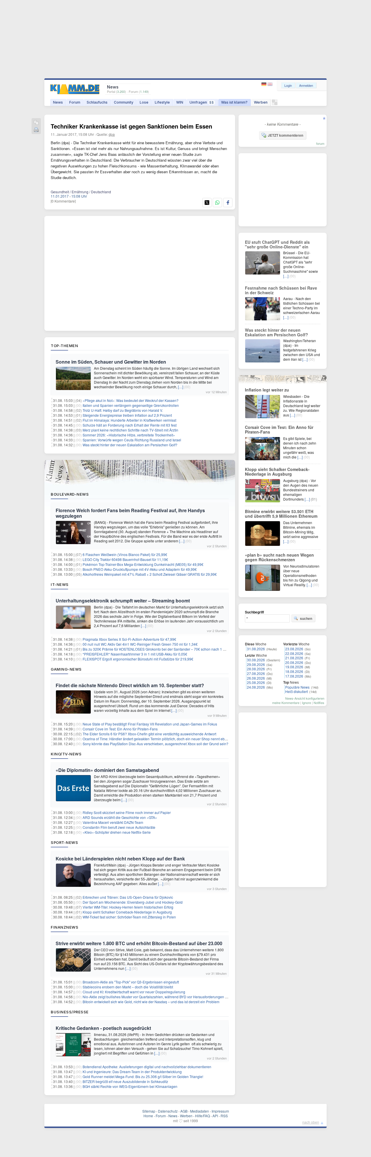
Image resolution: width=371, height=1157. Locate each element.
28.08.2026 (256, 668)
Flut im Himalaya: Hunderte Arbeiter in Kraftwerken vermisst (129, 420)
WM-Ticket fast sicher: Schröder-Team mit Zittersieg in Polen (129, 916)
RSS (224, 1115)
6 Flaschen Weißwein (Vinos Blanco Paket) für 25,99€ (125, 554)
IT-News (60, 584)
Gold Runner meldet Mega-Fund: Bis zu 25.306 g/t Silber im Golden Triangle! (143, 1076)
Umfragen (202, 102)
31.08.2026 (256, 648)
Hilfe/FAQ (202, 1115)
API (215, 1115)
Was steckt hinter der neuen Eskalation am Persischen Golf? (130, 444)
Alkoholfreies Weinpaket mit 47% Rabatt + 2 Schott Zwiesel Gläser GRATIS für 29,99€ (150, 574)
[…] (180, 386)
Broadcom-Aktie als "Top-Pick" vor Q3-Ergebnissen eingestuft (131, 981)
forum (320, 143)
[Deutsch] (264, 84)
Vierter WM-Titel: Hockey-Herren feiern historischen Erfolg (128, 907)
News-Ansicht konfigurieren (304, 698)
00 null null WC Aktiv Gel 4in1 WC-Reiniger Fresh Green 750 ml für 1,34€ (140, 644)
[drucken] (36, 130)
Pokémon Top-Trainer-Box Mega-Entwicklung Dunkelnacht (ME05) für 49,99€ (143, 564)
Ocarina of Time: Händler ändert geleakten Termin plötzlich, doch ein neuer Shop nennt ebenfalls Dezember (167, 738)
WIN (179, 102)
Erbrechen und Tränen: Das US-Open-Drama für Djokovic (128, 897)
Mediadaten (199, 1111)
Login (288, 85)
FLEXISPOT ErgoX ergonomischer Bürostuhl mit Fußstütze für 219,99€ (138, 658)
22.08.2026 (294, 653)
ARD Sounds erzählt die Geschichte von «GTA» (120, 817)
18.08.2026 (294, 671)
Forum (74, 102)
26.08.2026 (256, 678)
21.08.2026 (294, 657)
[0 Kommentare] (63, 200)
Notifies (319, 702)
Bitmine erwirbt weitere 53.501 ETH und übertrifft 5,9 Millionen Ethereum (281, 513)
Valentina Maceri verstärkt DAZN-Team (113, 822)
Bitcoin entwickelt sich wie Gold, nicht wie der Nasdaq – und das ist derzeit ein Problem (151, 1001)
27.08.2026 (256, 673)
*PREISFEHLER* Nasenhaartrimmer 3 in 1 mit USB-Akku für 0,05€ (135, 653)
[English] (270, 84)
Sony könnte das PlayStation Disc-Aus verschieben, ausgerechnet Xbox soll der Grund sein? (155, 743)
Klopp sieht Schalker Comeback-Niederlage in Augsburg (127, 911)
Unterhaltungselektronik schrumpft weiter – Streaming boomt (123, 600)
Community (123, 102)
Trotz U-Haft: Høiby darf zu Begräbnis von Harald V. (123, 410)
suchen (306, 618)
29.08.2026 (256, 664)
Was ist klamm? (234, 102)
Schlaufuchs (97, 102)
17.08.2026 (294, 676)
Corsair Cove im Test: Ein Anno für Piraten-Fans (120, 728)
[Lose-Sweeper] (274, 104)
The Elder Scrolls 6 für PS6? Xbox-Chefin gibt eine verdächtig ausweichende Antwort (149, 733)
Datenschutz (168, 1111)
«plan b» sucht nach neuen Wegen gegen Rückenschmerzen (279, 557)
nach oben (310, 1122)
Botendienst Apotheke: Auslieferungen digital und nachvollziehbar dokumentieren (147, 1066)
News (58, 102)
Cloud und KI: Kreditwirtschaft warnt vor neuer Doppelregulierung (134, 991)
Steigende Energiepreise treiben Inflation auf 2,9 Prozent (127, 415)
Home (148, 1115)
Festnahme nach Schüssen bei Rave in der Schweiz (281, 290)
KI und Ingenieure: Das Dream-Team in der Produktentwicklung (132, 1071)
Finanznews (64, 927)
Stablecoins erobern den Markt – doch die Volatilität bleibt (128, 986)
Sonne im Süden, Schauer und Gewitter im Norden (111, 361)
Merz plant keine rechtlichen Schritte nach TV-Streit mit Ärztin (130, 429)
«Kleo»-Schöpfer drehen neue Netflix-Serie (117, 832)
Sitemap (148, 1111)
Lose (144, 102)
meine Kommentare (285, 702)
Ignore (306, 702)
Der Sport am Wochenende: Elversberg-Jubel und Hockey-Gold (133, 902)
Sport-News (64, 842)
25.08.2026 (256, 682)
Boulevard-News (70, 494)
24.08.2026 (256, 687)
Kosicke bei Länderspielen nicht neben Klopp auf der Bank (120, 858)
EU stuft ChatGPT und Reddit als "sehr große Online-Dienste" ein (277, 244)
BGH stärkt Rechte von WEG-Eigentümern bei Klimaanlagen (130, 1086)
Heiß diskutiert (296, 691)
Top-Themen (64, 345)
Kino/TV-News (66, 754)
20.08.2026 (294, 662)
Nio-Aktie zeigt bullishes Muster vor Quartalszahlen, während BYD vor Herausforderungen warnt (158, 996)
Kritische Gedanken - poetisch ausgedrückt (103, 1028)
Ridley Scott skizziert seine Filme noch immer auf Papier (127, 812)
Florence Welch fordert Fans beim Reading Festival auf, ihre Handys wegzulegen (130, 513)
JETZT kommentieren (285, 135)
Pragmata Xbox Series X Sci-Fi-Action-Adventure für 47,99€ (129, 639)
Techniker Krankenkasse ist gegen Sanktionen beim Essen (131, 126)
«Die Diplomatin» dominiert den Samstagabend (107, 770)
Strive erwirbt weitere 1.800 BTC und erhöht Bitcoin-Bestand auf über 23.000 (139, 943)
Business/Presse (70, 1012)
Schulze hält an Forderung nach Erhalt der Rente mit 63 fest (130, 425)
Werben (261, 102)
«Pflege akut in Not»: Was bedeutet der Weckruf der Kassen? (131, 400)
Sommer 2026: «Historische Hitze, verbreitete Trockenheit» (129, 434)
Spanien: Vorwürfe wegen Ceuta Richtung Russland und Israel (132, 439)
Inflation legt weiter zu (267, 390)
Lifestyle (162, 102)
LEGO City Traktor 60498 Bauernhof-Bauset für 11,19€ (125, 559)
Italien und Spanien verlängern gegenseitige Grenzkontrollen (131, 405)
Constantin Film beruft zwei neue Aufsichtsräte (119, 827)
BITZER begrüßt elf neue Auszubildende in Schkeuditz (125, 1081)
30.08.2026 (256, 659)
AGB (184, 1111)
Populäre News (297, 687)
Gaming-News (66, 669)
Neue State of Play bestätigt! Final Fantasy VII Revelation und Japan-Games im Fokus (150, 723)
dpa (112, 134)
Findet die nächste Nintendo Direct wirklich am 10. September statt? (130, 685)
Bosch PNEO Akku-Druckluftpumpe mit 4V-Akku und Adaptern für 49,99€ (140, 569)
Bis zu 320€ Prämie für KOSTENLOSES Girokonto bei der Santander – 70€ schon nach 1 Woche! (159, 649)
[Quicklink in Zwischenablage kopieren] (36, 123)
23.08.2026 (294, 648)
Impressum (220, 1111)
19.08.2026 (294, 666)
